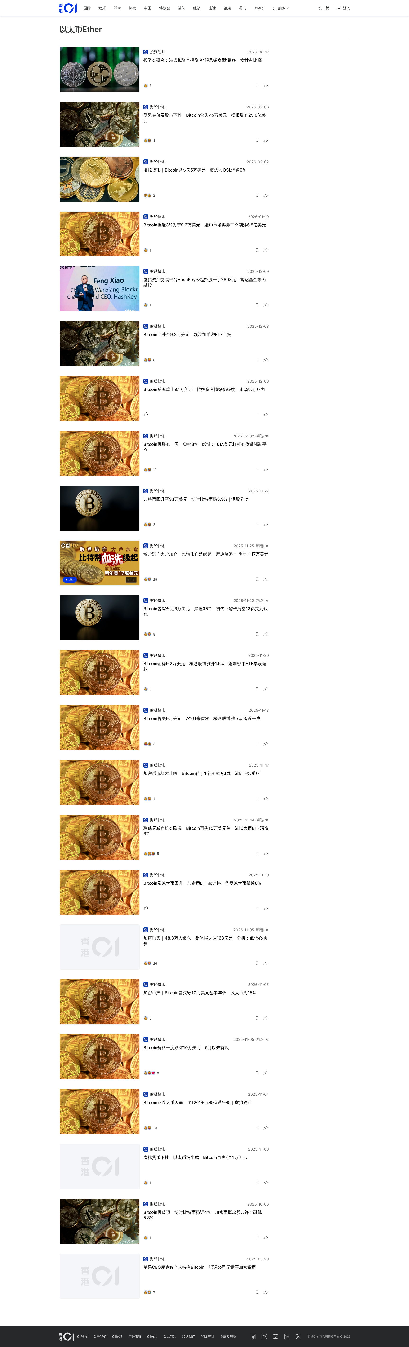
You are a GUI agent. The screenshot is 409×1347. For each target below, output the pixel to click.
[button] (257, 85)
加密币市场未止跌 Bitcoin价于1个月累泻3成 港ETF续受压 (201, 773)
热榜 (132, 8)
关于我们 (100, 1336)
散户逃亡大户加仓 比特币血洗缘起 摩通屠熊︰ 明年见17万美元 (205, 554)
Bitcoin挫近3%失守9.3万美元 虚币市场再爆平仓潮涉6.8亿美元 (204, 224)
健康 (227, 8)
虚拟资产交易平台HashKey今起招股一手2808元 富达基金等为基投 (204, 282)
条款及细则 (228, 1336)
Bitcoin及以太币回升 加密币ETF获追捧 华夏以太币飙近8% (202, 883)
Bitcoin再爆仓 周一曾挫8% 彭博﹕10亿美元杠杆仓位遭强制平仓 (205, 447)
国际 (87, 8)
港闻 (182, 8)
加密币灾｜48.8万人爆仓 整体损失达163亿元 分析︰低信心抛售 (205, 941)
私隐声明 (207, 1336)
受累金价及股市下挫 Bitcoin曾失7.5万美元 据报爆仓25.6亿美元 (204, 118)
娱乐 (102, 8)
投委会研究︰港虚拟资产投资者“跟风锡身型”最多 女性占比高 (202, 60)
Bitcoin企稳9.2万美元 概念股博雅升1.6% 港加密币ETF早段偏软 (204, 666)
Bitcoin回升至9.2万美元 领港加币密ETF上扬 (187, 334)
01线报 (82, 1336)
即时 (117, 8)
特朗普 (164, 8)
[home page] (68, 8)
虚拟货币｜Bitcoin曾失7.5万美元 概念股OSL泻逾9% (194, 170)
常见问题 (169, 1336)
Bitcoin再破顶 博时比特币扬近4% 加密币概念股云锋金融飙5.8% (202, 1215)
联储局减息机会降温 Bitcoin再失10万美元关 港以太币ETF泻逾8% (205, 831)
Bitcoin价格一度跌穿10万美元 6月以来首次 (186, 1047)
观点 (242, 8)
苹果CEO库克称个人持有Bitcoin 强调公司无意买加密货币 (199, 1267)
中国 (147, 8)
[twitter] (298, 1336)
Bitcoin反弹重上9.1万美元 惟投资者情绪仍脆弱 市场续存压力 (204, 389)
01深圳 (259, 8)
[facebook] (253, 1336)
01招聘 (117, 1336)
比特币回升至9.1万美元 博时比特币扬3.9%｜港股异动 (196, 499)
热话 (212, 8)
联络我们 (188, 1336)
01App (152, 1336)
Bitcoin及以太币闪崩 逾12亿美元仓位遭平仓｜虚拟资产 (197, 1102)
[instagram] (264, 1336)
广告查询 (135, 1336)
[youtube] (275, 1336)
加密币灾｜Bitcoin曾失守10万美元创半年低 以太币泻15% (199, 992)
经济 (197, 8)
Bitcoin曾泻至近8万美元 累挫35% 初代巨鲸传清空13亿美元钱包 (205, 611)
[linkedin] (287, 1336)
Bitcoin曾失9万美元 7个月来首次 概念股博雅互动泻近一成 (201, 718)
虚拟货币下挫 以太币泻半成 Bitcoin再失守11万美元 (195, 1157)
